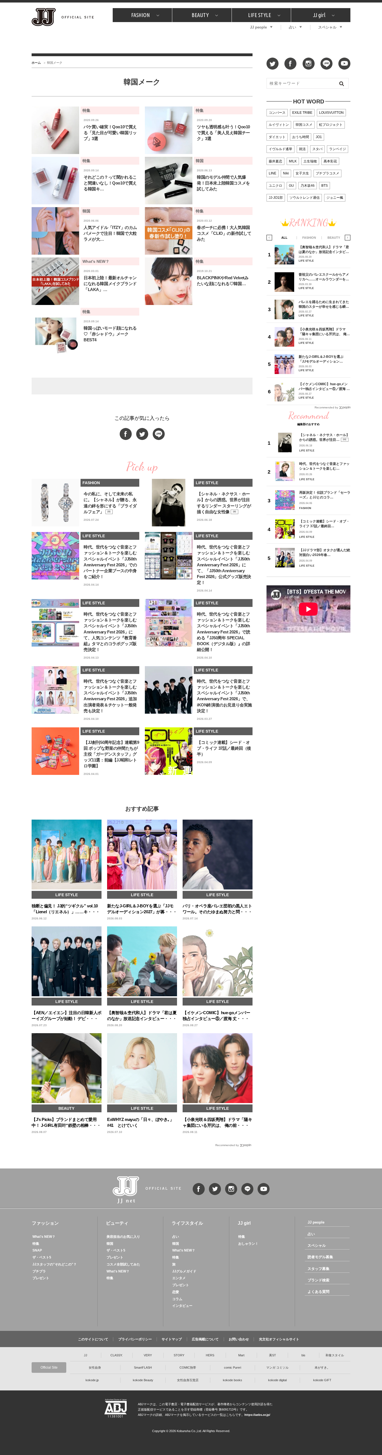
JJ (85, 1355)
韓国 (110, 1244)
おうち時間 (300, 137)
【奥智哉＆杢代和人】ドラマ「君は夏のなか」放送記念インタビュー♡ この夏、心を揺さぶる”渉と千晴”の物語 (324, 249)
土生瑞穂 (310, 161)
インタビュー (182, 1306)
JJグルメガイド (184, 1271)
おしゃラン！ (248, 1244)
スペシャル (327, 27)
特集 (35, 1244)
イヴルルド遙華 (280, 149)
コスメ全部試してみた (123, 1264)
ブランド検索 (318, 1280)
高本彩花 (330, 161)
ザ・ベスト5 (41, 1257)
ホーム (36, 62)
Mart (241, 1355)
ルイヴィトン (279, 125)
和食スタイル (335, 1355)
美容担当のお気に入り (123, 1237)
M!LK (293, 161)
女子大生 (302, 173)
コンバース (277, 113)
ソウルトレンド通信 (304, 198)
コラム (177, 1299)
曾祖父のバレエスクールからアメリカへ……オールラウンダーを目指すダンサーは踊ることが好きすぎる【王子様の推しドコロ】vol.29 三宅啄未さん (324, 277)
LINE (272, 173)
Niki (286, 173)
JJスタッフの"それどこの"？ (54, 1264)
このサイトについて (93, 1339)
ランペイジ (337, 149)
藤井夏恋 (275, 161)
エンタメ (179, 1278)
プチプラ (39, 1271)
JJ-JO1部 (276, 198)
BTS (324, 186)
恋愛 (175, 1292)
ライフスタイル (187, 1223)
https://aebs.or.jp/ (257, 1414)
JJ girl (319, 15)
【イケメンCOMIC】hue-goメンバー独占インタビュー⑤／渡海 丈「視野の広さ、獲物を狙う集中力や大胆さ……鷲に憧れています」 (324, 386)
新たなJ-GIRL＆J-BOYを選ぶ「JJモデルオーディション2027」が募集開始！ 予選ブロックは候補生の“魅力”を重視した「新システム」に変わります (323, 359)
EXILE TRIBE (302, 113)
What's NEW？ (43, 1237)
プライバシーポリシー (135, 1339)
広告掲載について (205, 1339)
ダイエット (277, 137)
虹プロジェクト (331, 125)
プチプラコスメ (327, 173)
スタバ (317, 149)
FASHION (140, 15)
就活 (302, 149)
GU (291, 186)
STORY (179, 1355)
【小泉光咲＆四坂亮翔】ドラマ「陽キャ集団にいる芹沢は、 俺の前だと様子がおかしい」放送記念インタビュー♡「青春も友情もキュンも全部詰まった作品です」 (324, 331)
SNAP (37, 1250)
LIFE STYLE (259, 15)
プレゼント (40, 1278)
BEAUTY (200, 15)
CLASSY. (116, 1355)
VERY (148, 1355)
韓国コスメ (304, 125)
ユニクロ (275, 186)
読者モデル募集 (320, 1257)
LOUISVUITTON (331, 113)
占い (292, 27)
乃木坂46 (308, 186)
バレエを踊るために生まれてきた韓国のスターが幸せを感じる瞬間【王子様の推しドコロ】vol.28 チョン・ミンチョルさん (324, 304)
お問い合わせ (239, 1339)
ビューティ (117, 1223)
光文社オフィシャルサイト (279, 1339)
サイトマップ (172, 1339)
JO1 (319, 137)
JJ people (258, 27)
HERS (210, 1355)
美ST (272, 1355)
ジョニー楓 (334, 198)
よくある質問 (318, 1292)
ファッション (45, 1223)
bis (303, 1355)
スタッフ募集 (318, 1269)
